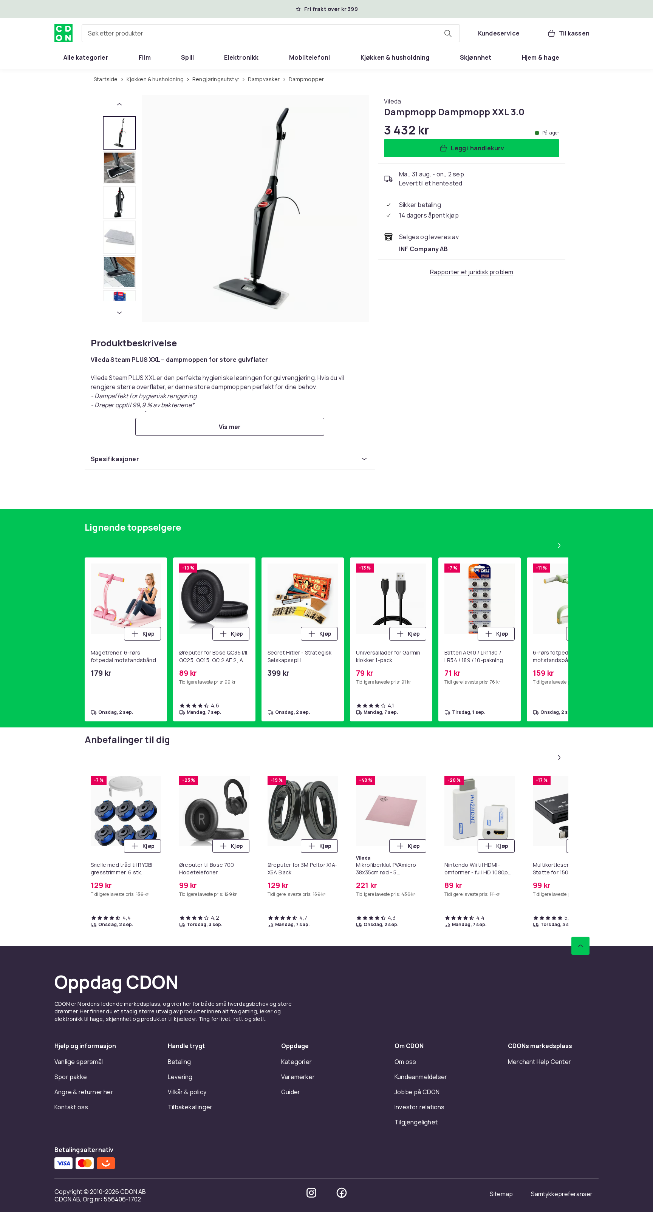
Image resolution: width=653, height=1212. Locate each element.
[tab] (119, 133)
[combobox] (271, 33)
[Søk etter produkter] (448, 33)
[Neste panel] (559, 545)
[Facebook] (342, 1193)
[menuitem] (86, 57)
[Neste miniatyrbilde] (119, 313)
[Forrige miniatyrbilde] (119, 104)
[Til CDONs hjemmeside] (63, 33)
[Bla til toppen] (580, 946)
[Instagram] (311, 1193)
